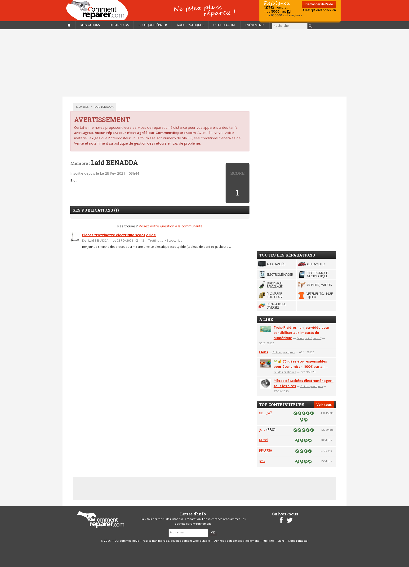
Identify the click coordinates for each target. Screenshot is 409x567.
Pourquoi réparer (153, 25)
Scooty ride (174, 240)
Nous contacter (298, 541)
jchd (262, 429)
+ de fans (275, 11)
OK (213, 532)
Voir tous (324, 404)
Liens (263, 352)
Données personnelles (229, 541)
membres (276, 7)
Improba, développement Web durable (183, 541)
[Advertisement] (204, 63)
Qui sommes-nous (127, 541)
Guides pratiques (190, 25)
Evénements (255, 25)
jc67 (262, 461)
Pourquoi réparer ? (309, 338)
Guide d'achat (224, 25)
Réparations (90, 25)
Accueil (99, 10)
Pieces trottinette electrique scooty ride (119, 234)
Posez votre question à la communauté (171, 226)
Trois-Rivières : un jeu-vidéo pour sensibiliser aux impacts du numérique (301, 332)
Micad (263, 440)
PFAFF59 (265, 450)
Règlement (252, 541)
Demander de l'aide (319, 4)
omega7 (265, 412)
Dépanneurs (119, 25)
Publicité (268, 541)
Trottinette (155, 240)
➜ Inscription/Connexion (319, 10)
